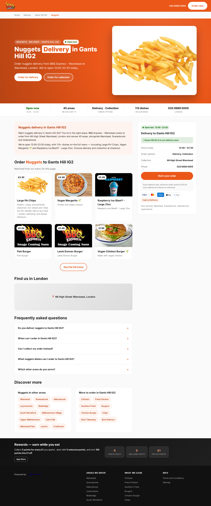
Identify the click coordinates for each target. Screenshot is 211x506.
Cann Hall (50, 419)
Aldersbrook (59, 399)
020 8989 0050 (177, 5)
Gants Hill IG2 (41, 15)
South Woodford (28, 413)
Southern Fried (88, 406)
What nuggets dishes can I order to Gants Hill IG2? (46, 359)
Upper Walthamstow (30, 419)
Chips (105, 413)
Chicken (85, 399)
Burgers (105, 406)
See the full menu (73, 267)
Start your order (167, 175)
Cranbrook (58, 426)
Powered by (20, 474)
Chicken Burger (88, 413)
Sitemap (166, 482)
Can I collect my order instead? (35, 348)
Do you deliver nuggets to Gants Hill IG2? (41, 328)
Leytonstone (26, 406)
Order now (198, 5)
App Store (21, 459)
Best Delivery (108, 419)
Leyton (44, 426)
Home (17, 15)
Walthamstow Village (52, 413)
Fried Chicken (102, 399)
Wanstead (25, 399)
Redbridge (43, 406)
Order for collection (58, 77)
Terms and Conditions (173, 478)
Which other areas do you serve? (36, 369)
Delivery (27, 15)
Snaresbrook (42, 399)
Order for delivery (28, 77)
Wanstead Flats (27, 426)
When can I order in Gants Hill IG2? (37, 338)
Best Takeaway (88, 419)
